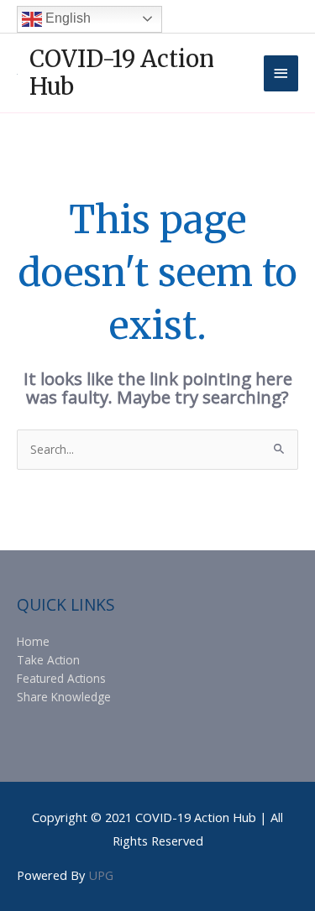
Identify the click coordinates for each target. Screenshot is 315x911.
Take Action (48, 660)
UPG (100, 875)
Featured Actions (61, 678)
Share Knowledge (64, 697)
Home (33, 641)
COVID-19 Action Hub (121, 73)
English (66, 18)
